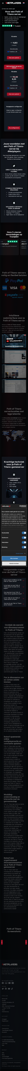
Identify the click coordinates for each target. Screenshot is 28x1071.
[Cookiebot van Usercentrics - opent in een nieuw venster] (19, 506)
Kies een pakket (14, 58)
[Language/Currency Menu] (24, 2)
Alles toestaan (14, 558)
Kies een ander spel (9, 8)
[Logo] (13, 3)
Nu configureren (14, 128)
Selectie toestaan (14, 563)
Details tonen (19, 553)
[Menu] (3, 3)
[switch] (24, 537)
